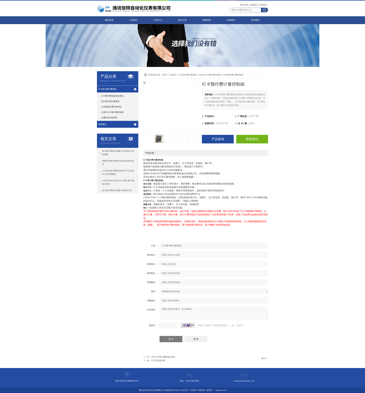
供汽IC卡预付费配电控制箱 (163, 357)
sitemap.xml (221, 390)
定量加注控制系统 (109, 117)
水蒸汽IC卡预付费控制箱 (112, 112)
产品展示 (173, 75)
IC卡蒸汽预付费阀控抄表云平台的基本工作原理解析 (118, 172)
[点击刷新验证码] (188, 325)
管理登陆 (201, 390)
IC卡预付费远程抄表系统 (112, 96)
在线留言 (254, 5)
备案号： (210, 390)
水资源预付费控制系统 (111, 107)
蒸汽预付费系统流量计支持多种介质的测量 (118, 153)
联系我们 (263, 5)
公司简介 (133, 20)
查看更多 (102, 124)
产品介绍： (150, 153)
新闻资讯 (206, 20)
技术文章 (182, 20)
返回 (263, 358)
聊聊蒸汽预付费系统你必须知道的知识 (118, 162)
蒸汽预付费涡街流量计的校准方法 (117, 190)
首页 (164, 75)
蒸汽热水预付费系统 (110, 101)
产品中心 (158, 20)
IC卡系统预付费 (158, 360)
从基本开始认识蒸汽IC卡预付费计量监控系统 (118, 182)
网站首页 (244, 5)
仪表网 (193, 390)
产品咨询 (218, 139)
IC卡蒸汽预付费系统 (107, 89)
